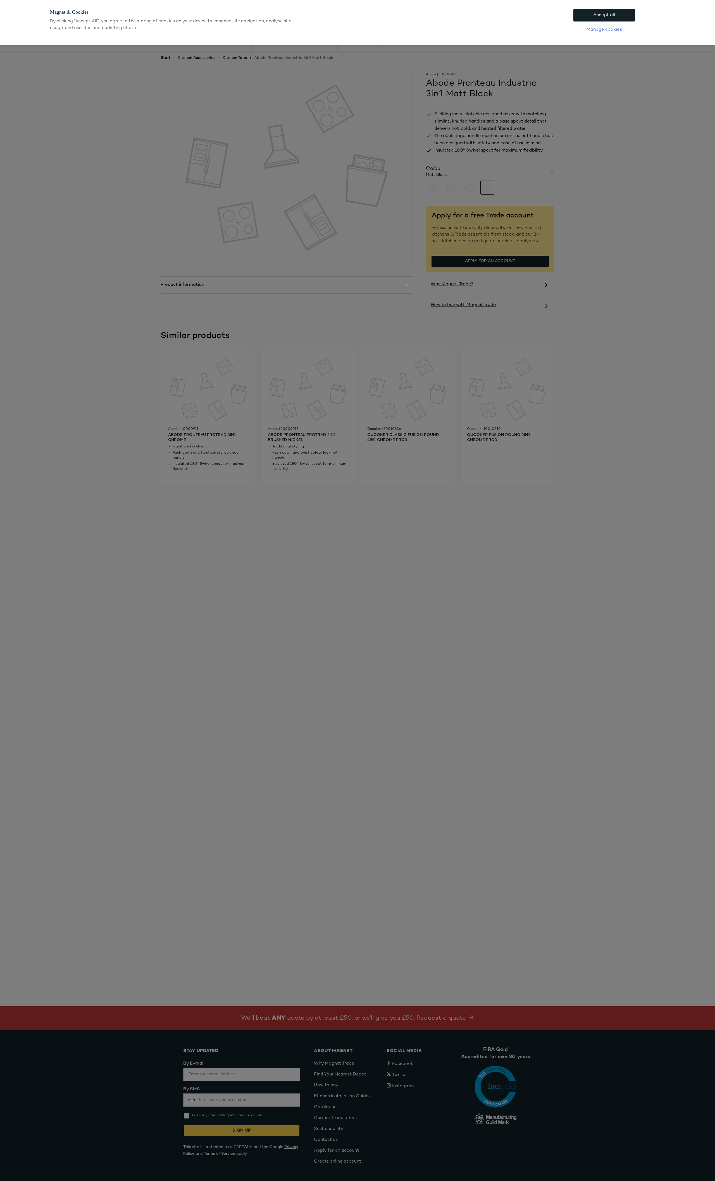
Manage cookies (604, 29)
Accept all (604, 15)
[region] (357, 22)
